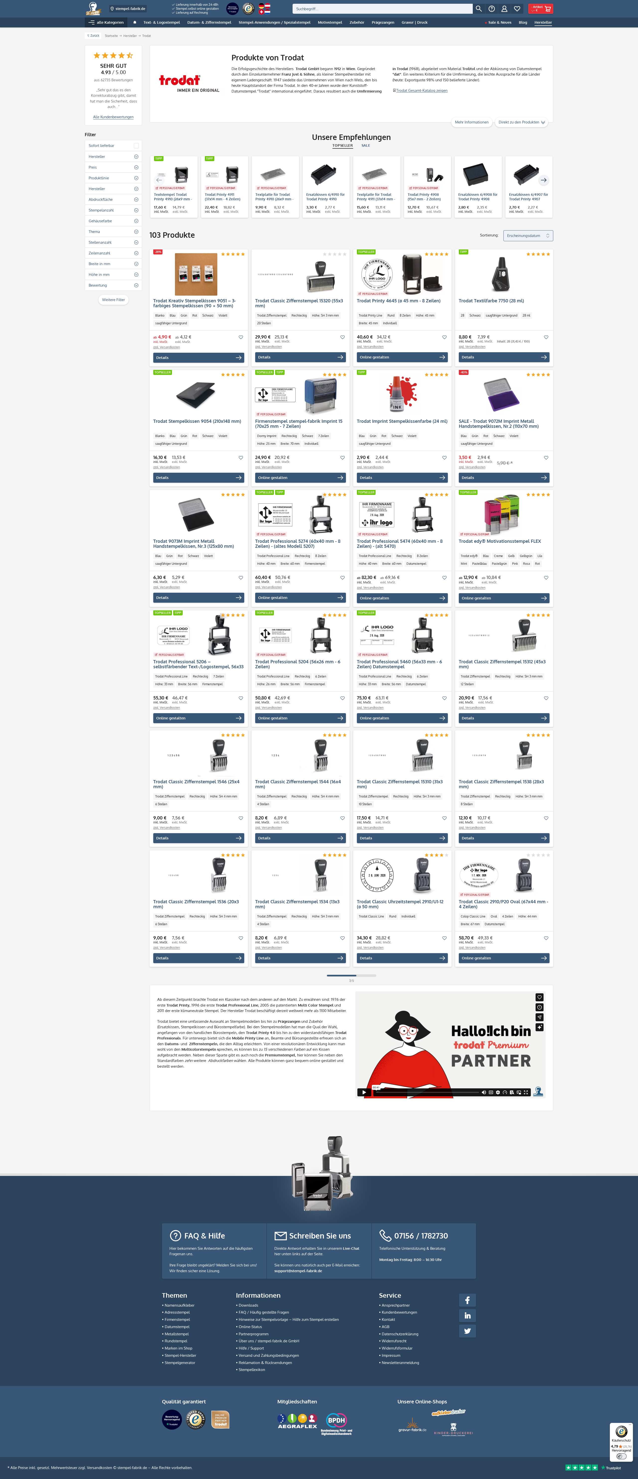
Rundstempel (176, 1341)
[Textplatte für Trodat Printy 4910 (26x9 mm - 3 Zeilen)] (273, 175)
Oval (494, 916)
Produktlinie (99, 178)
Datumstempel (416, 564)
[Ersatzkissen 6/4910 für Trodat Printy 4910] (324, 175)
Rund (391, 315)
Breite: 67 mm (470, 924)
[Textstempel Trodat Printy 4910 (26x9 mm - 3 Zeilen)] (171, 175)
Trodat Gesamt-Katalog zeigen (422, 90)
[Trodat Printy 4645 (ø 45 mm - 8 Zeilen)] (399, 274)
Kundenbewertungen (399, 1312)
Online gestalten (374, 357)
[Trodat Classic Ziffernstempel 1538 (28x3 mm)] (501, 755)
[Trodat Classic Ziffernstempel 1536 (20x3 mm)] (196, 875)
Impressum (391, 1355)
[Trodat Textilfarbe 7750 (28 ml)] (501, 274)
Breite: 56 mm (187, 684)
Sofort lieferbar (101, 145)
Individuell (390, 323)
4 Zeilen (507, 916)
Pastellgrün (499, 564)
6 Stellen (161, 804)
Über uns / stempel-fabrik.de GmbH (269, 1341)
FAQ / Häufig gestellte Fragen (264, 1312)
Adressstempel (177, 1312)
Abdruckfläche (101, 199)
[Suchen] (479, 9)
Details (162, 357)
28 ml (526, 315)
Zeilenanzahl (99, 253)
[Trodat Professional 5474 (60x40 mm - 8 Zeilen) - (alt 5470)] (399, 515)
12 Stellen (467, 684)
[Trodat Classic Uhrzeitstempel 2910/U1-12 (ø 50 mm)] (399, 875)
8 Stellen (467, 804)
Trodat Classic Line (371, 916)
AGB (385, 1326)
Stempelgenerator (180, 1362)
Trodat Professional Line (273, 556)
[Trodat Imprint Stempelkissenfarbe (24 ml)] (399, 395)
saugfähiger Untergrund (171, 323)
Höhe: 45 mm (425, 315)
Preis (93, 167)
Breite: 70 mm (290, 444)
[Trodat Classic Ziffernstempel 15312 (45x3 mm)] (501, 635)
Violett (223, 315)
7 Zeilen (323, 436)
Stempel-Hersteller (180, 1355)
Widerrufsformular (397, 1348)
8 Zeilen (405, 315)
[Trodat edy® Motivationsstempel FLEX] (501, 515)
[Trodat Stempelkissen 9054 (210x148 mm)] (196, 395)
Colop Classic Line (473, 916)
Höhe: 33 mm (164, 684)
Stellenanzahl (100, 242)
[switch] (622, 1456)
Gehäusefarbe (100, 221)
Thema (94, 231)
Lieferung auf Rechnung (191, 12)
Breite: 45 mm (368, 323)
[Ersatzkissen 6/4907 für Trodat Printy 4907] (527, 175)
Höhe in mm (99, 274)
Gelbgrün (526, 556)
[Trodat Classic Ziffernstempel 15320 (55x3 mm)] (298, 274)
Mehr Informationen (472, 122)
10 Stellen (365, 804)
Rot (194, 315)
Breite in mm (99, 263)
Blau (172, 315)
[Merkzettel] (517, 9)
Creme (498, 556)
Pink (515, 564)
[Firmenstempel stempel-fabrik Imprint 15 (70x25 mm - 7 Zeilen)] (298, 395)
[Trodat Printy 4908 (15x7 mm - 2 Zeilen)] (425, 175)
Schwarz (207, 315)
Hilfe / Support (251, 1348)
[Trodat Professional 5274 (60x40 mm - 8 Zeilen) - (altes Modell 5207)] (298, 515)
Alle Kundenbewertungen (113, 117)
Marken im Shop (178, 1348)
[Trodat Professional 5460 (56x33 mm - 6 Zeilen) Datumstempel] (399, 635)
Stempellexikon (252, 1369)
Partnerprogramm (253, 1334)
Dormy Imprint (266, 436)
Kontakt (388, 1319)
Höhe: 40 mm (266, 564)
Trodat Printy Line (370, 315)
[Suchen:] (383, 9)
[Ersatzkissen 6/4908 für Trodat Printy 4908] (476, 175)
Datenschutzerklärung (400, 1334)
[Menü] (630, 1426)
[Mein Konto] (504, 9)
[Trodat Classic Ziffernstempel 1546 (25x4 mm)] (196, 755)
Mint (464, 564)
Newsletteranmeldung (400, 1362)
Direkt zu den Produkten (519, 122)
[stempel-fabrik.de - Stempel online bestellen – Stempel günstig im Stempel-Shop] (93, 8)
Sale (366, 145)
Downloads (248, 1305)
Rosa (526, 564)
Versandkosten (99, 1467)
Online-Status (250, 1326)
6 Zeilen (320, 676)
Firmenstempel (315, 564)
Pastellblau (479, 564)
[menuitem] (195, 5)
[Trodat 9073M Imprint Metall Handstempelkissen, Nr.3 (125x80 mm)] (196, 515)
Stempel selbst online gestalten (197, 8)
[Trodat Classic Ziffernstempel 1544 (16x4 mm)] (298, 755)
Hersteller (97, 156)
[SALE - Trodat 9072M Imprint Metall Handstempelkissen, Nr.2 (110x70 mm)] (501, 395)
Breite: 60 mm (290, 564)
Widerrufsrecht (394, 1341)
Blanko (159, 315)
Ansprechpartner (396, 1305)
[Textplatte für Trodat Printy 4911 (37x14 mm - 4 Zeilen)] (374, 175)
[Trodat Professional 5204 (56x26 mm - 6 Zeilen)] (298, 635)
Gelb (511, 556)
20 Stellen (264, 323)
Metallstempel (177, 1334)
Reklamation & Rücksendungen (265, 1362)
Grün (184, 315)
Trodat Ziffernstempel (271, 315)
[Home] (135, 22)
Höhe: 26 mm (266, 684)
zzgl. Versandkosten (166, 347)
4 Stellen (263, 804)
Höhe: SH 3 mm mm (325, 315)
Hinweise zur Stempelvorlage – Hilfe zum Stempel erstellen (289, 1319)
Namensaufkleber (179, 1305)
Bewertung (98, 285)
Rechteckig (299, 315)
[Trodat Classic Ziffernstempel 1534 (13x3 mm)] (298, 875)
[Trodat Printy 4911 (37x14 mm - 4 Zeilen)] (222, 175)
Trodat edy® (469, 556)
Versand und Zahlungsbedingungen (269, 1355)
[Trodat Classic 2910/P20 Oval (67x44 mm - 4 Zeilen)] (501, 875)
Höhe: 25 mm (266, 444)
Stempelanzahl (101, 210)
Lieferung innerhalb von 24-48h (196, 4)
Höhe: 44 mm (527, 916)
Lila (540, 556)
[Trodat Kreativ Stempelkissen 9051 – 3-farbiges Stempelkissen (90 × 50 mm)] (196, 274)
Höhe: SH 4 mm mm (223, 796)
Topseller (342, 145)
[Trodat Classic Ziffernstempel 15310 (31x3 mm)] (399, 755)
